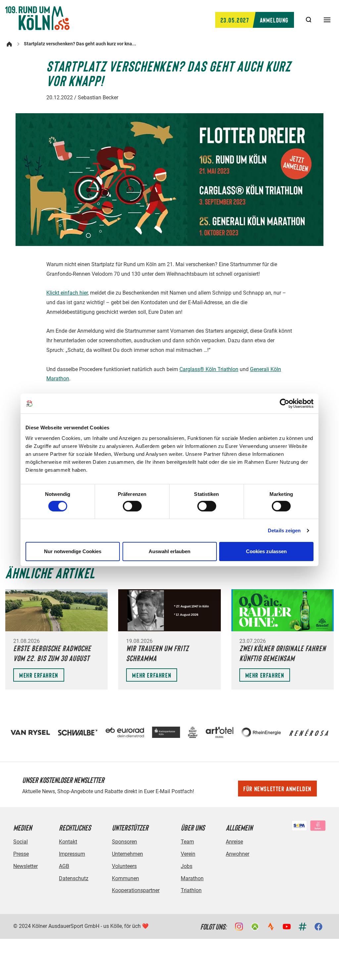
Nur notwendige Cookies (72, 551)
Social (20, 842)
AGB (64, 866)
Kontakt (68, 842)
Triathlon (191, 890)
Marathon (192, 878)
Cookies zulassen (266, 551)
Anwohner (237, 854)
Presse (21, 854)
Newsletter (25, 866)
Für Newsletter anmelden (277, 788)
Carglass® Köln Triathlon (208, 369)
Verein (188, 854)
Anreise (234, 842)
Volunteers (124, 866)
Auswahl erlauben (169, 551)
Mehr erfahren (38, 675)
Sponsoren (124, 842)
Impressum (72, 854)
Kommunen (125, 878)
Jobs (186, 866)
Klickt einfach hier (67, 293)
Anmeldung (254, 20)
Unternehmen (127, 854)
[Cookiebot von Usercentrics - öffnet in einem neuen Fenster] (285, 403)
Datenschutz (73, 878)
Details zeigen (284, 530)
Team (187, 842)
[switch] (132, 506)
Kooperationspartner (136, 890)
